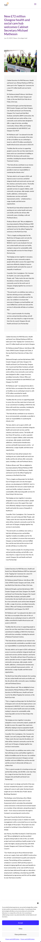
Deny (20, 929)
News (15, 38)
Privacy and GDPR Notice (12, 939)
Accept (20, 923)
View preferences (21, 934)
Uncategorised (22, 38)
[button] (38, 903)
